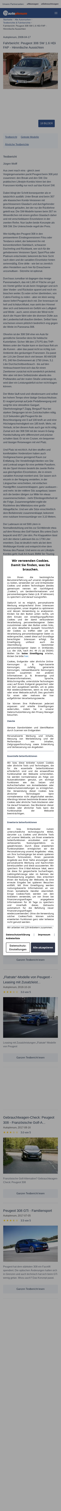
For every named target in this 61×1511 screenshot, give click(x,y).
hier (26, 656)
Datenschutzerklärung (18, 934)
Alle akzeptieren (43, 947)
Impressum (44, 934)
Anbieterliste (13, 938)
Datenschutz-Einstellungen (18, 947)
